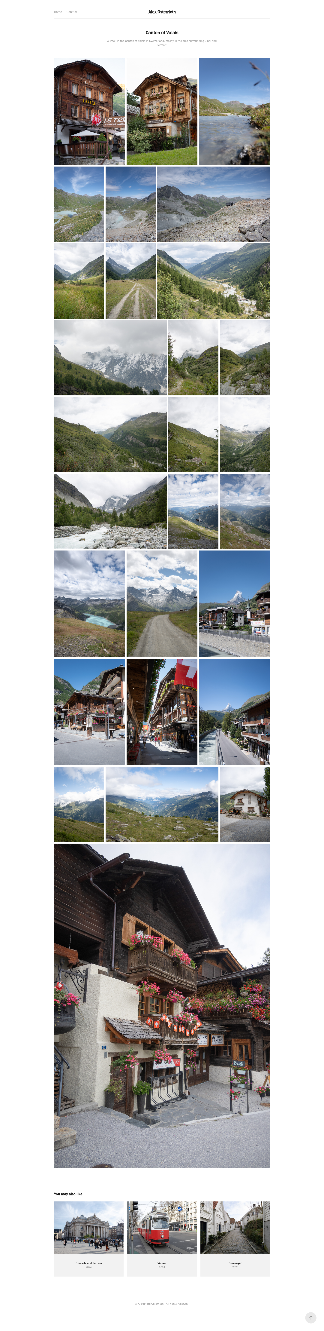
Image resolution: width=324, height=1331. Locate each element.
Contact (72, 12)
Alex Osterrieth (162, 11)
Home (58, 12)
